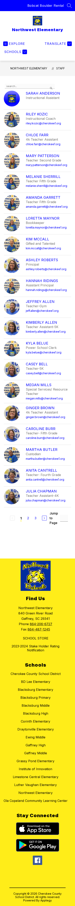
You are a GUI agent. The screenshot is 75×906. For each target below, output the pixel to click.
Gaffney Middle (35, 753)
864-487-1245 (39, 629)
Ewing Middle (35, 737)
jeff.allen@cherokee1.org (42, 310)
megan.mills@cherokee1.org (44, 398)
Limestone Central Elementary (35, 777)
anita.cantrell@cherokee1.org (45, 479)
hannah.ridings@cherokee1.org (46, 290)
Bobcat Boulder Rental (45, 6)
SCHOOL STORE (35, 638)
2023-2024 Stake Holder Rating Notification (35, 648)
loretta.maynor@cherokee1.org (46, 227)
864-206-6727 (41, 624)
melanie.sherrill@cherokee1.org (46, 185)
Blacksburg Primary (35, 698)
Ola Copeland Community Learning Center (36, 801)
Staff (60, 68)
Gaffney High (36, 745)
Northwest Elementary (28, 68)
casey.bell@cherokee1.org (43, 373)
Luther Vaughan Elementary (35, 785)
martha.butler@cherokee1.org (45, 458)
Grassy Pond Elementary (35, 761)
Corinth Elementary (35, 721)
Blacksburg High (35, 713)
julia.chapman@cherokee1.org (45, 500)
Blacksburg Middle (36, 705)
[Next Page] (44, 518)
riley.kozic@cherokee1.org (43, 123)
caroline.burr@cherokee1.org (45, 438)
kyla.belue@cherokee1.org (43, 352)
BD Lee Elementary (35, 682)
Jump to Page (54, 518)
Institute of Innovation (35, 769)
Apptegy (46, 900)
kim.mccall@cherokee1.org (43, 248)
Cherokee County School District (36, 674)
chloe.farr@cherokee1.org (43, 144)
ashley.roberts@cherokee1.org (46, 269)
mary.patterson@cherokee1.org (46, 165)
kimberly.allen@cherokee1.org (46, 331)
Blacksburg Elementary (35, 690)
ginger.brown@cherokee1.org (45, 417)
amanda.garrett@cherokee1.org (47, 206)
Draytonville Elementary (35, 729)
